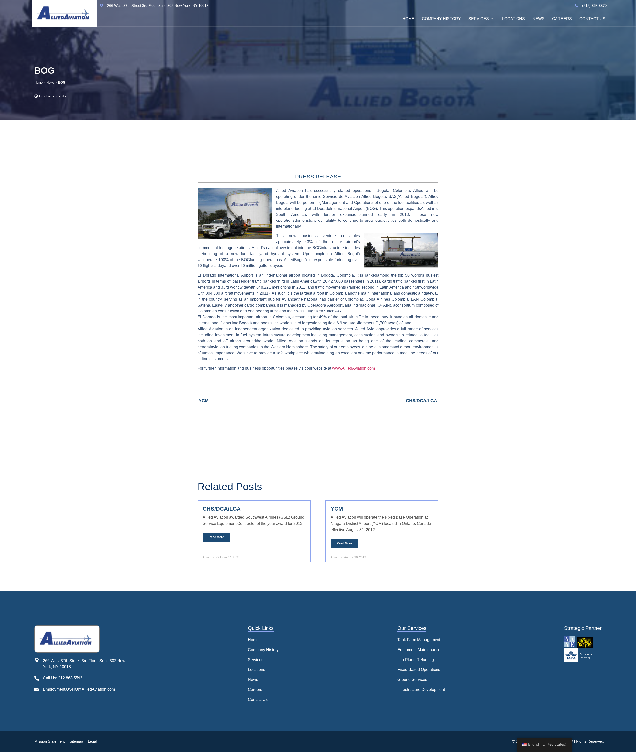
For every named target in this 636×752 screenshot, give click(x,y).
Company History (441, 19)
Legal (92, 741)
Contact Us (592, 19)
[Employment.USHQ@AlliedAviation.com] (36, 689)
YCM (337, 509)
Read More (216, 537)
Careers (562, 19)
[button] (263, 660)
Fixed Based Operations (419, 669)
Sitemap (76, 741)
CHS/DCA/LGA (222, 509)
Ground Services (412, 679)
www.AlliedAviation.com (353, 368)
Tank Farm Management (419, 640)
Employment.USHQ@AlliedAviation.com (79, 689)
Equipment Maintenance (419, 650)
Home (408, 19)
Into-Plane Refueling (416, 660)
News (538, 19)
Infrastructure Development (421, 689)
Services (478, 19)
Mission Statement (49, 741)
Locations (513, 19)
